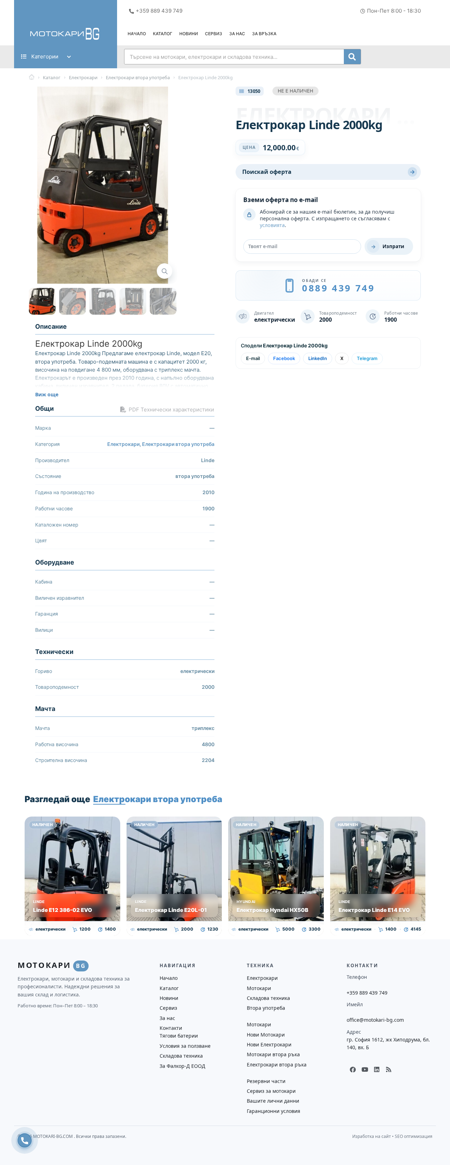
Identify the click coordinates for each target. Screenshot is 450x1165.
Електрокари (123, 444)
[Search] (352, 56)
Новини (188, 33)
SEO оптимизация (413, 1136)
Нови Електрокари (269, 1044)
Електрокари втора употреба (178, 444)
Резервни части (266, 1081)
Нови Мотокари (266, 1034)
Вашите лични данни (273, 1100)
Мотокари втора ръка (273, 1054)
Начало (137, 33)
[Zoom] (164, 271)
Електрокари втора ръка (277, 1064)
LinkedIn (317, 358)
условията (272, 225)
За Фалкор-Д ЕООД (182, 1066)
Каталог (162, 33)
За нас (237, 33)
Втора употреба (266, 1008)
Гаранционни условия (273, 1111)
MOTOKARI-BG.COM (53, 1136)
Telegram (367, 358)
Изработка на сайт (371, 1136)
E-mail (253, 358)
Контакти (171, 1028)
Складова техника (181, 1055)
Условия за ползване (185, 1046)
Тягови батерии (179, 1035)
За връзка (264, 33)
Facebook (284, 358)
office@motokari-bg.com (375, 1019)
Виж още (46, 394)
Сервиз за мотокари (271, 1091)
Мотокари (259, 988)
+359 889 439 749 (367, 992)
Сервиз (213, 33)
